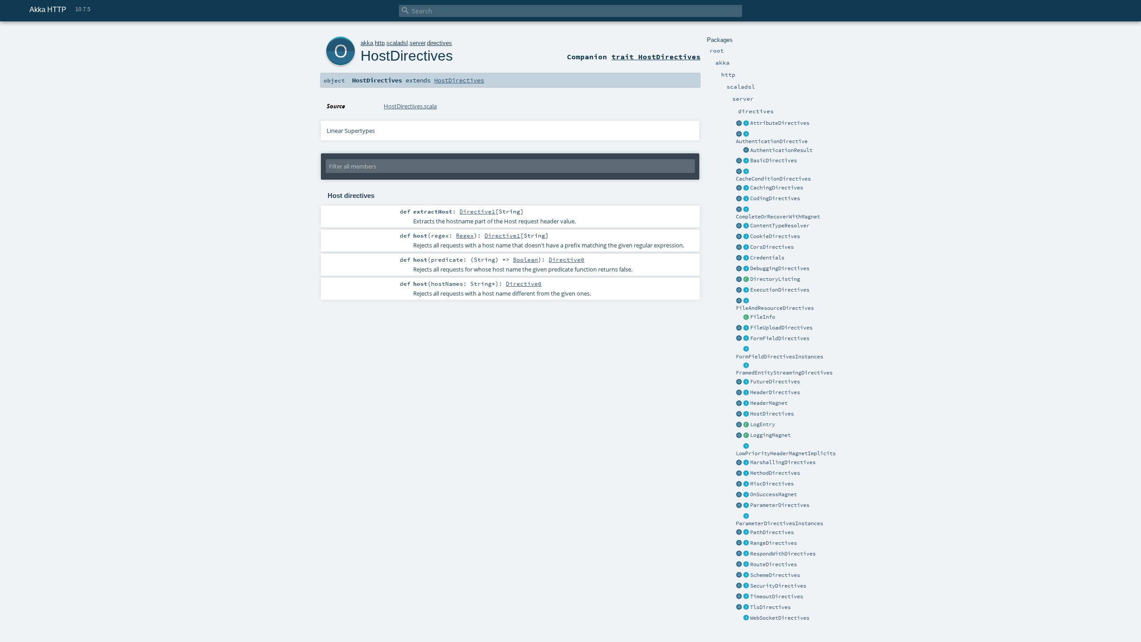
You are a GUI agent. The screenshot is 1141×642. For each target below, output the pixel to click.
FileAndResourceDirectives (775, 308)
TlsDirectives (770, 607)
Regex (465, 235)
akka (367, 43)
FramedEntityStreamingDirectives (784, 373)
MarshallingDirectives (783, 462)
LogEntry (762, 424)
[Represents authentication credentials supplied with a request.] (746, 258)
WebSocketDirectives (779, 618)
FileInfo (762, 317)
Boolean (525, 259)
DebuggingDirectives (779, 268)
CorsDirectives (772, 247)
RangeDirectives (773, 543)
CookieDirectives (775, 236)
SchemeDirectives (775, 575)
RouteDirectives (773, 564)
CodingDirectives (775, 198)
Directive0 (566, 259)
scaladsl (397, 43)
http (380, 43)
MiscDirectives (772, 484)
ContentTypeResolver (779, 225)
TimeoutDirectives (776, 596)
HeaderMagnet (769, 403)
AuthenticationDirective (772, 141)
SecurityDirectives (778, 586)
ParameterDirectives (779, 505)
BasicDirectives (773, 160)
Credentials (767, 258)
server (417, 43)
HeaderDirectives (775, 392)
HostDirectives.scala (410, 106)
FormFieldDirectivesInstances (779, 357)
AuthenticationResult (781, 150)
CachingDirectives (776, 188)
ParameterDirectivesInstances (779, 523)
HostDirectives (772, 414)
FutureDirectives (775, 382)
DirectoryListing (775, 279)
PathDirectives (772, 532)
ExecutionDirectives (779, 290)
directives (439, 43)
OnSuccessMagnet (773, 494)
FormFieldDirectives (779, 338)
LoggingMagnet (770, 435)
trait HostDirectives (656, 56)
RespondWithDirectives (783, 554)
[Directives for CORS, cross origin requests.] (746, 247)
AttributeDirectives (779, 123)
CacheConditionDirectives (773, 179)
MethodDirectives (775, 473)
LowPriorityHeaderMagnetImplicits (786, 453)
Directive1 (477, 211)
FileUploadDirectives (781, 328)
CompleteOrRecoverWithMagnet (778, 217)
